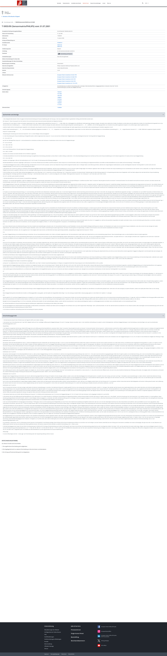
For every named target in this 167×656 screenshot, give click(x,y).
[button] (83, 114)
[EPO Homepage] (22, 3)
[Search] (142, 3)
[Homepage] (2, 22)
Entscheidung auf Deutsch (66, 53)
